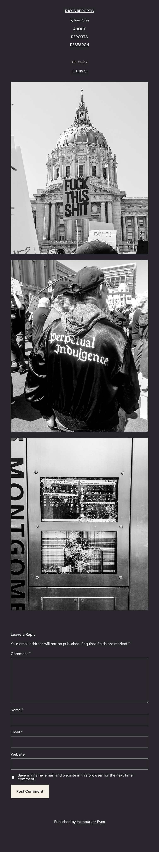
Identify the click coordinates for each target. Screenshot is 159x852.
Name (17, 709)
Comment (21, 653)
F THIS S (79, 71)
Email (17, 732)
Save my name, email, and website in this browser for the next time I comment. (76, 777)
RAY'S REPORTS (79, 11)
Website (18, 754)
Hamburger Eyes (91, 821)
